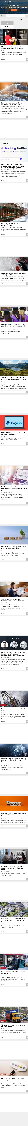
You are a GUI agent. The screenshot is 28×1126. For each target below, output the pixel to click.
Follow (14, 10)
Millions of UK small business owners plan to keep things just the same (13, 868)
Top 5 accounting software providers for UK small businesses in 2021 (14, 488)
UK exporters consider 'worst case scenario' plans (13, 1026)
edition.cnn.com (6, 382)
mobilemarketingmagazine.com (9, 169)
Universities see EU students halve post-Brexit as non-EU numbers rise (13, 325)
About (9, 16)
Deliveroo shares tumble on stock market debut (13, 972)
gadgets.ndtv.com (6, 436)
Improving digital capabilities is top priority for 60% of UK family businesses (13, 760)
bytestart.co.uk (6, 602)
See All (20, 19)
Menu (3, 16)
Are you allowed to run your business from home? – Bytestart (12, 600)
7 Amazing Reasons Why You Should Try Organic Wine (13, 274)
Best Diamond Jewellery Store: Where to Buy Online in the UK (11, 104)
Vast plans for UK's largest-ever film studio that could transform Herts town (13, 920)
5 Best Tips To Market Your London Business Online (13, 224)
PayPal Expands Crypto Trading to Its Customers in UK (13, 433)
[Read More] (27, 59)
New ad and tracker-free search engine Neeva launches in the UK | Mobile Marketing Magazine (13, 166)
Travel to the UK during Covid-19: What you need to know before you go (13, 379)
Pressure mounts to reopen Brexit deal (13, 709)
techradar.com (6, 871)
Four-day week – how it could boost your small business (13, 814)
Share (3, 59)
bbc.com (4, 50)
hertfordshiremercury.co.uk (9, 923)
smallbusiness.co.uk (7, 492)
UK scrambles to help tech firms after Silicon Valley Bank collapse (12, 48)
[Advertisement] (14, 72)
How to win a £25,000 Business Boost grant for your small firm (14, 547)
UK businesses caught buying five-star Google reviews (13, 1079)
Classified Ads (7, 26)
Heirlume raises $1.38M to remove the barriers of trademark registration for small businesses (13, 654)
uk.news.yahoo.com (7, 657)
